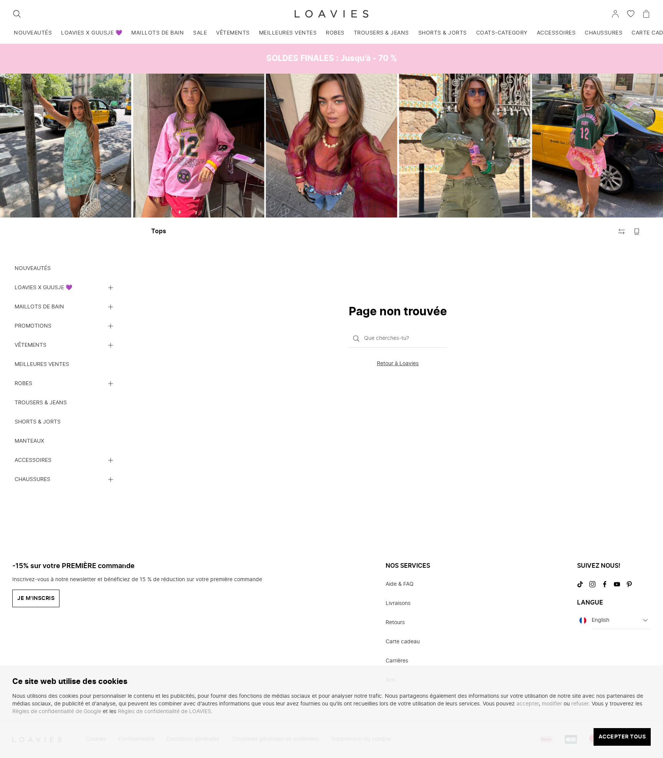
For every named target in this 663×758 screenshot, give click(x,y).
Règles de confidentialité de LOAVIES (164, 711)
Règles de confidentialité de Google (56, 711)
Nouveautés (33, 33)
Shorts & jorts (442, 33)
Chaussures (603, 33)
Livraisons (398, 603)
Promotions (33, 325)
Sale (200, 33)
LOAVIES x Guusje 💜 (91, 33)
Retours (395, 622)
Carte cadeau (403, 641)
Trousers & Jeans (381, 33)
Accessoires (556, 33)
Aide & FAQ (400, 584)
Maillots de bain (157, 33)
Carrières (397, 661)
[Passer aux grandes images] (637, 231)
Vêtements (233, 33)
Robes (335, 33)
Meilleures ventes (288, 33)
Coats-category (502, 33)
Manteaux (29, 440)
